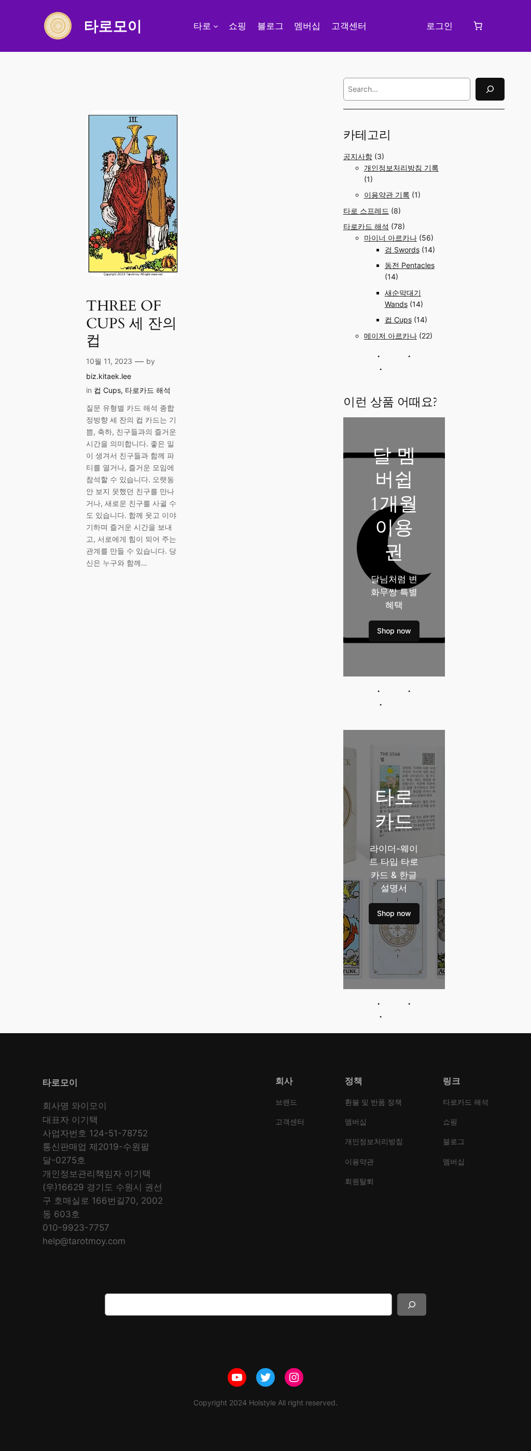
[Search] (490, 89)
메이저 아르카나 (390, 335)
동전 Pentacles (410, 265)
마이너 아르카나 (390, 237)
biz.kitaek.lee (108, 376)
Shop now (394, 630)
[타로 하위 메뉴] (215, 26)
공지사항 (357, 156)
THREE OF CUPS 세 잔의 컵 (131, 323)
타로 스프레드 (366, 210)
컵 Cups (107, 390)
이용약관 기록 (387, 194)
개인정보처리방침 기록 (401, 167)
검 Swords (402, 249)
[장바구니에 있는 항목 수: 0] (477, 26)
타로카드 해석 (148, 390)
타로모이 (113, 26)
